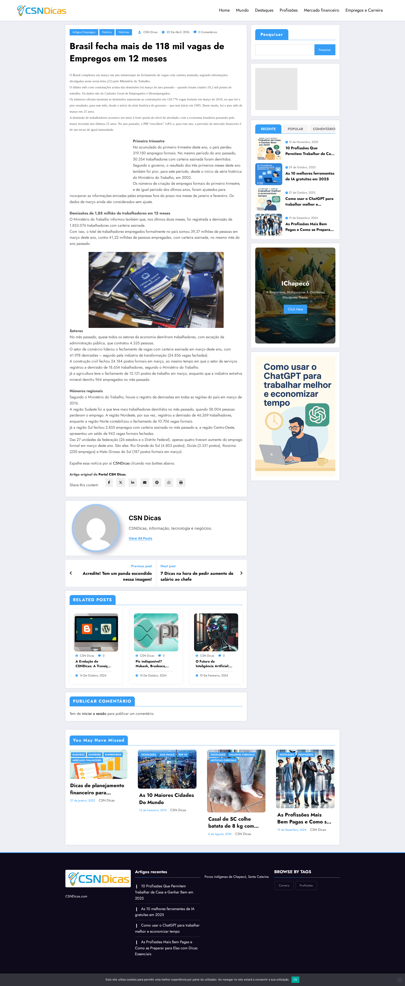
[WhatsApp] (169, 482)
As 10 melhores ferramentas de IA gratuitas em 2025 (309, 176)
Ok (295, 979)
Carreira (218, 755)
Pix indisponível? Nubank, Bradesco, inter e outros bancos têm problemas (152, 664)
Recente (268, 129)
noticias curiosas (86, 760)
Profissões (289, 10)
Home (224, 10)
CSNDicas (122, 463)
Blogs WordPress (309, 755)
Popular (295, 129)
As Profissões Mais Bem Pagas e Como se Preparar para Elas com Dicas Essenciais (308, 227)
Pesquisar (272, 34)
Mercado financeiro (321, 10)
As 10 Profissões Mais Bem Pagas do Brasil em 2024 (235, 818)
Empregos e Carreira (364, 10)
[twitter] (120, 482)
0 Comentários (207, 32)
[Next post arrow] (241, 573)
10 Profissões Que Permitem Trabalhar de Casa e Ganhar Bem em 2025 (310, 151)
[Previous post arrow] (71, 573)
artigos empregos (84, 32)
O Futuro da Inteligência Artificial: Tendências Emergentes (214, 664)
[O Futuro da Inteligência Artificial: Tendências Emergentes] (216, 632)
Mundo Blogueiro (293, 772)
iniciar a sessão (94, 713)
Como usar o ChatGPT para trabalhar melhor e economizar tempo (309, 201)
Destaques (264, 10)
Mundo (242, 10)
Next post (168, 566)
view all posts (140, 538)
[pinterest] (157, 482)
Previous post (141, 566)
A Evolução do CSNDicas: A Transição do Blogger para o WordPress (94, 664)
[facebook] (109, 482)
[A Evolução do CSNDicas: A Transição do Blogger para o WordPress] (96, 632)
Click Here (295, 309)
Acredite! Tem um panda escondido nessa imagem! (117, 576)
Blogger (287, 755)
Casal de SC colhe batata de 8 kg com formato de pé (94, 822)
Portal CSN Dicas (112, 474)
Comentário (323, 129)
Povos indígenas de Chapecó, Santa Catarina (237, 876)
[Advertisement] (276, 89)
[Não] (399, 980)
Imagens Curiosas (104, 755)
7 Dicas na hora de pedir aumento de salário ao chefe (197, 576)
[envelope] (144, 482)
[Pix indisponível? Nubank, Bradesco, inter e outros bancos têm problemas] (156, 632)
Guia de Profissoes (225, 760)
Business (287, 760)
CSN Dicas (150, 32)
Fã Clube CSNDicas (293, 766)
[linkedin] (132, 482)
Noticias (124, 32)
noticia (107, 32)
